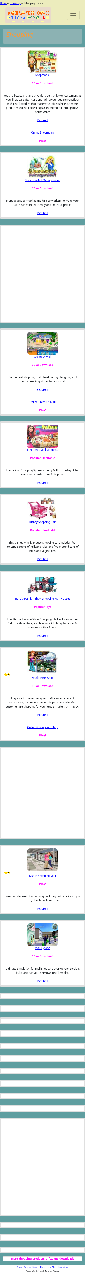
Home (3, 3)
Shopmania (42, 75)
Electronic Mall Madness (42, 450)
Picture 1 (42, 120)
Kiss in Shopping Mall (42, 876)
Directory (15, 3)
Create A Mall (42, 357)
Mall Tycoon (42, 948)
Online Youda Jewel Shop (42, 727)
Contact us (63, 1267)
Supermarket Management (42, 180)
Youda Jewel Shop (42, 678)
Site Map (52, 1267)
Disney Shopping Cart (42, 522)
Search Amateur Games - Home (31, 1267)
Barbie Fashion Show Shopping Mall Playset (42, 599)
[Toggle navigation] (73, 15)
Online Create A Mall (42, 402)
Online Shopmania (42, 132)
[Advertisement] (26, 273)
